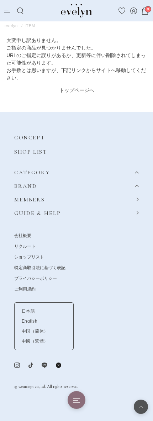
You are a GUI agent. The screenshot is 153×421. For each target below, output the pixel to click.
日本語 (28, 311)
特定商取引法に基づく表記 (39, 267)
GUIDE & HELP (37, 213)
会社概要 (22, 235)
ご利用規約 (25, 289)
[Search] (20, 10)
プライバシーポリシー (35, 278)
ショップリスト (29, 257)
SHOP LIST (30, 151)
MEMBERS (29, 199)
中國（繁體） (35, 341)
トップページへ (76, 90)
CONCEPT (29, 137)
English (29, 321)
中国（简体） (35, 331)
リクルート (25, 246)
